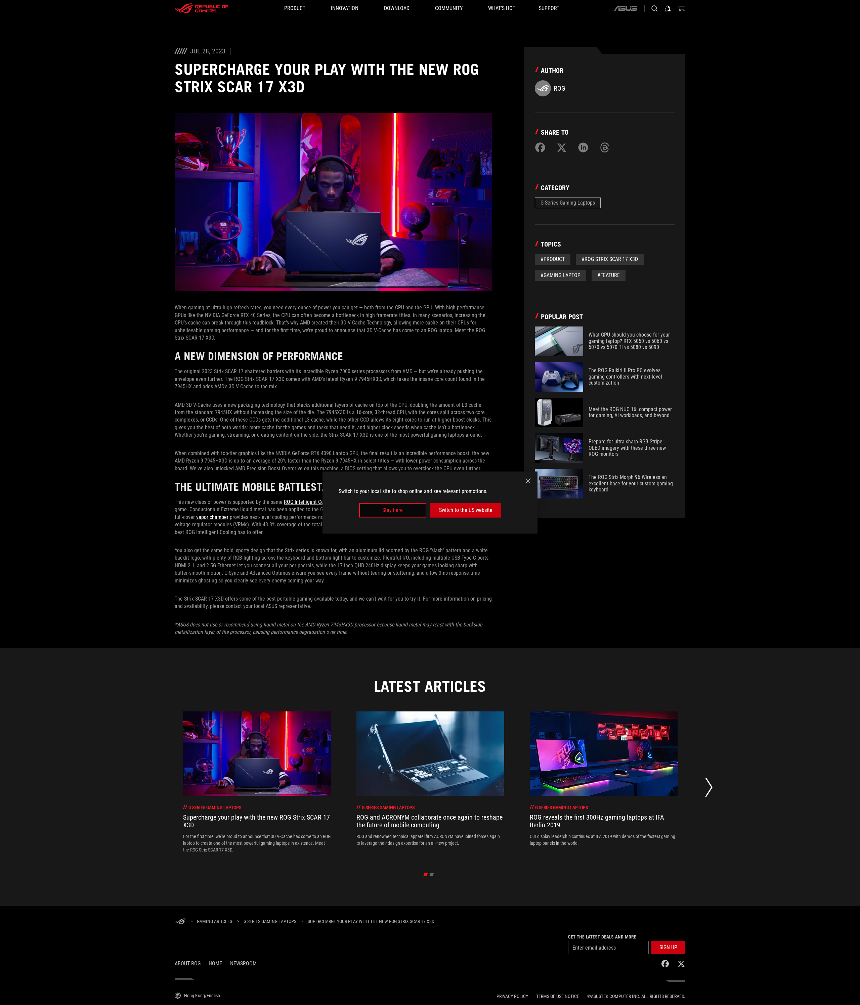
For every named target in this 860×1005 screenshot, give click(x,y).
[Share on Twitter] (561, 147)
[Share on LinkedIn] (583, 147)
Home (215, 963)
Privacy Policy (512, 996)
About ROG (188, 963)
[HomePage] (180, 921)
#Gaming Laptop (560, 275)
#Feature (608, 275)
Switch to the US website (465, 510)
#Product (553, 259)
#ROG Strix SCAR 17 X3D (610, 259)
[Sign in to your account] (668, 8)
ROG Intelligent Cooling (309, 502)
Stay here (392, 510)
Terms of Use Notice (557, 996)
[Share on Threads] (604, 147)
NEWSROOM (243, 963)
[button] (668, 947)
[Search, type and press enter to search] (654, 8)
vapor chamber (212, 517)
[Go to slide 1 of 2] (426, 874)
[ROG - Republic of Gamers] (201, 8)
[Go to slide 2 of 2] (432, 874)
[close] (528, 481)
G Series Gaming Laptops (568, 203)
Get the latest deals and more (602, 937)
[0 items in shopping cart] (681, 8)
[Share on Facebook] (540, 147)
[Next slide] (709, 789)
